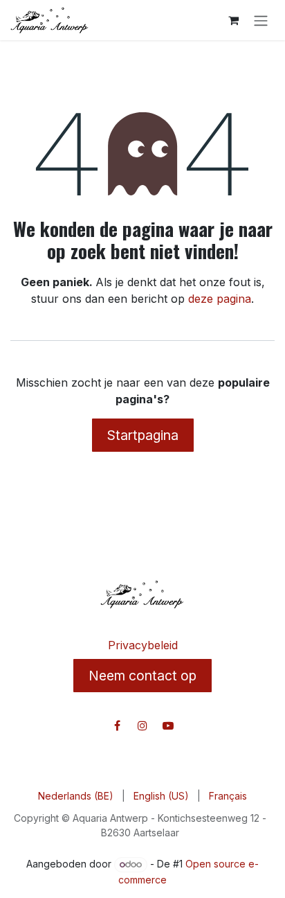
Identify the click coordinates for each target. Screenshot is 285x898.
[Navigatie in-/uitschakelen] (261, 20)
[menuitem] (75, 795)
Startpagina (142, 435)
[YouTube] (168, 725)
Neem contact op (142, 675)
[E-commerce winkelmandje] (233, 20)
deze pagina (219, 299)
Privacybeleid (143, 645)
